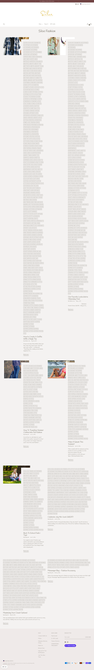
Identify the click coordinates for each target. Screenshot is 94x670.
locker (31, 506)
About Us (40, 645)
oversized (36, 216)
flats (38, 138)
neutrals (26, 199)
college (78, 92)
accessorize (35, 47)
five (34, 138)
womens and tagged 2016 (30, 427)
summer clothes (36, 289)
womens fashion (38, 331)
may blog (37, 190)
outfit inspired (32, 211)
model (34, 195)
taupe (38, 298)
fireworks (61, 485)
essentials (38, 120)
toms (36, 410)
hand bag (79, 394)
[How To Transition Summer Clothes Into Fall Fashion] (16, 404)
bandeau (70, 377)
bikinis (86, 473)
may (32, 190)
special (41, 270)
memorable (78, 171)
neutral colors (38, 197)
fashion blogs (35, 127)
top (43, 602)
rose (25, 235)
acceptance (27, 45)
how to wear (38, 164)
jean (29, 171)
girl (34, 150)
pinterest (40, 225)
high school (23, 583)
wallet (26, 312)
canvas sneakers (70, 478)
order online (39, 206)
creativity (26, 108)
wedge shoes (38, 518)
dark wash (71, 103)
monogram (60, 497)
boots (35, 480)
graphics (26, 157)
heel (31, 160)
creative (36, 106)
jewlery (26, 174)
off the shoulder (33, 204)
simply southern (81, 415)
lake (83, 398)
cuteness (26, 110)
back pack (26, 473)
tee (37, 515)
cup (81, 384)
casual (70, 80)
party (35, 218)
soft (37, 267)
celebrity (26, 87)
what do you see (28, 319)
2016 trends (82, 366)
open (33, 206)
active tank (78, 373)
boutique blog (27, 75)
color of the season (29, 96)
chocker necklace (29, 89)
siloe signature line (29, 263)
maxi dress (24, 586)
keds (69, 398)
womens (36, 328)
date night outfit (25, 572)
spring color (35, 274)
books (25, 480)
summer (38, 286)
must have (39, 195)
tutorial (41, 307)
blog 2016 (70, 380)
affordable (34, 54)
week (36, 314)
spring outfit (36, 277)
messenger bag (79, 562)
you (25, 333)
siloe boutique (27, 256)
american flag (58, 473)
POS (4, 664)
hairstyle (36, 157)
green (31, 157)
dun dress (26, 377)
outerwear (39, 209)
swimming (70, 427)
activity (33, 52)
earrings (26, 501)
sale (83, 214)
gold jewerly (25, 579)
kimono (77, 155)
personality (40, 221)
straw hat (71, 420)
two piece (26, 310)
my (31, 197)
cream (31, 106)
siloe (25, 253)
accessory (27, 52)
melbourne (27, 192)
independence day (74, 492)
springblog (35, 282)
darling (32, 110)
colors (38, 96)
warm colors (83, 277)
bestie (32, 66)
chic (42, 87)
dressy (36, 117)
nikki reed (26, 394)
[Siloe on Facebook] (76, 4)
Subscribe (88, 637)
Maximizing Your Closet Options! (15, 613)
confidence (27, 101)
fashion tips (27, 129)
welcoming (33, 317)
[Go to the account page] (87, 24)
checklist (37, 87)
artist (32, 59)
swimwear (83, 427)
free (40, 146)
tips (29, 300)
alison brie (26, 368)
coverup (26, 106)
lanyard (70, 401)
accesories (34, 45)
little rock (27, 183)
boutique (37, 73)
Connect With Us (42, 636)
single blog (31, 265)
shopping (33, 244)
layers (41, 176)
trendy (41, 305)
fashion (41, 124)
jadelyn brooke (7, 586)
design (37, 110)
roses (29, 235)
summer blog (27, 289)
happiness (26, 160)
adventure (26, 54)
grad (31, 579)
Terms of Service (55, 641)
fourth (71, 485)
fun (25, 150)
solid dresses (27, 270)
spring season (36, 279)
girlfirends (40, 150)
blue (25, 71)
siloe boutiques (37, 256)
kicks (39, 504)
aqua (34, 56)
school (31, 398)
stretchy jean (34, 597)
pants (88, 497)
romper (62, 499)
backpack (26, 476)
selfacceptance (34, 237)
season (40, 235)
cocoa (76, 89)
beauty (32, 63)
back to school (35, 368)
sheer (39, 239)
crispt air (33, 108)
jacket (31, 389)
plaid (39, 394)
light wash (36, 178)
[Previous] (35, 1)
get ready (29, 150)
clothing (26, 94)
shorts (33, 249)
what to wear (37, 319)
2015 (49, 469)
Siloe (11, 663)
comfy (39, 99)
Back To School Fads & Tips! (31, 534)
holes (29, 583)
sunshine (33, 298)
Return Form (41, 648)
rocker (26, 396)
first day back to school (80, 389)
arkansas (38, 56)
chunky (37, 89)
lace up (35, 174)
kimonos (82, 155)
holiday (84, 490)
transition (26, 303)
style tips (33, 284)
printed (34, 232)
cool (39, 101)
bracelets (32, 485)
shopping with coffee (74, 228)
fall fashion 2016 (28, 380)
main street (27, 190)
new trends (27, 202)
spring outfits (27, 279)
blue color (30, 71)
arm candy (26, 59)
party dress (27, 221)
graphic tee (36, 155)
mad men (35, 391)
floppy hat (71, 391)
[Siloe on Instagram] (78, 4)
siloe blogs (37, 253)
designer (26, 113)
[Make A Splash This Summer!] (61, 411)
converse (33, 101)
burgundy (71, 75)
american (50, 473)
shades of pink (28, 239)
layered (30, 176)
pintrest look (27, 228)
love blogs (26, 185)
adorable (38, 52)
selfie (41, 237)
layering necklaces (73, 162)
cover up (38, 103)
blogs (35, 68)
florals (26, 146)
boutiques (26, 78)
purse (62, 565)
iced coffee (27, 167)
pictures (76, 202)
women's (26, 422)
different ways (34, 113)
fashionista (35, 131)
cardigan (33, 82)
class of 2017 (35, 487)
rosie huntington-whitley (36, 396)
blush (35, 71)
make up (36, 506)
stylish (33, 286)
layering (35, 176)
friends (34, 148)
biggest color (39, 66)
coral (33, 103)
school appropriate (29, 401)
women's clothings (29, 326)
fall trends (37, 380)
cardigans (39, 82)
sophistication (72, 246)
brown (83, 73)
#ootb (25, 42)
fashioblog (34, 124)
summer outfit (27, 296)
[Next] (58, 1)
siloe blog (30, 253)
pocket (34, 228)
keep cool (71, 155)
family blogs (27, 124)
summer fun (39, 293)
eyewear (82, 387)
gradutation (6, 581)
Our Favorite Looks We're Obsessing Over (78, 298)
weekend (26, 317)
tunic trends (34, 307)
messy (38, 192)
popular (36, 230)
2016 (25, 471)
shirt (25, 242)
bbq (74, 473)
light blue (29, 178)
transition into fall (36, 415)
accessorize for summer (30, 49)
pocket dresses (28, 230)
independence (27, 169)
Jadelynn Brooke (76, 396)
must (69, 176)
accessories (27, 47)
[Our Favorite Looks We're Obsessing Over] (61, 174)
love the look (34, 185)
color (83, 92)
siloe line (35, 258)
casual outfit (27, 85)
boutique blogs (37, 75)
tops (33, 300)
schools (33, 513)
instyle (40, 169)
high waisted (31, 387)
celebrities (35, 85)
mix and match (27, 195)
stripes (5, 600)
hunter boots (80, 143)
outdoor (31, 209)
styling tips (27, 286)
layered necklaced (73, 160)
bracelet (32, 78)
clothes (40, 92)
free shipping (27, 148)
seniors (37, 590)
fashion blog (27, 127)
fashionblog (27, 131)
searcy (67, 565)
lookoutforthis (35, 183)
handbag (39, 384)
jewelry (38, 171)
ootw (29, 206)
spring (30, 272)
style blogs (27, 284)
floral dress (27, 143)
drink (77, 483)
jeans (33, 171)
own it (25, 218)
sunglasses (27, 298)
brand (25, 80)
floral (31, 141)
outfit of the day (28, 214)
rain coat (14, 590)
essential (31, 120)
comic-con (27, 375)
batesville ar (34, 61)
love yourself (36, 188)
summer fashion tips (29, 293)
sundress (35, 296)
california (26, 82)
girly (29, 153)
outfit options (38, 214)
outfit (25, 211)
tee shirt (62, 567)
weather (26, 314)
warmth (38, 312)
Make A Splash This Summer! (75, 443)
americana (65, 473)
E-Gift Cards (54, 638)
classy (25, 92)
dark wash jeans (14, 572)
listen (38, 181)
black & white (51, 476)
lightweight (32, 181)
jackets (34, 583)
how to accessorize (29, 162)
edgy (40, 117)
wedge (31, 314)
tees (75, 506)
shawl (34, 239)
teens (25, 300)
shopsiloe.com (28, 246)
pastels (34, 221)
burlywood (78, 75)
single (25, 265)
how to (40, 160)
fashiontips (35, 134)
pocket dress (72, 209)
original (26, 209)
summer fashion (28, 291)
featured (26, 136)
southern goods (72, 417)
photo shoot (71, 199)
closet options (33, 92)
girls (25, 153)
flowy (36, 146)
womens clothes (28, 331)
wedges (26, 420)
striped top (43, 597)
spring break (27, 274)
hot (69, 396)
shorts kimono (28, 251)
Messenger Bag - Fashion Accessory (61, 570)
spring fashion (28, 277)
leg (25, 178)
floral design (38, 141)
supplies (32, 515)
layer (25, 176)
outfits (26, 216)
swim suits (83, 424)
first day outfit (28, 138)
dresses (30, 117)
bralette (39, 78)
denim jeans (27, 497)
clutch (31, 94)
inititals (35, 169)
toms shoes (85, 506)
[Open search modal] (3, 24)
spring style (27, 282)
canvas (77, 78)
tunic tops (26, 307)
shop (38, 242)
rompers (40, 232)
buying (40, 80)
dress (25, 117)
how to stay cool (28, 164)
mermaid (33, 192)
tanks (27, 602)
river (69, 408)
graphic (75, 488)
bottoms (31, 73)
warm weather (72, 279)
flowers (31, 146)
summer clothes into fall (30, 405)
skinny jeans (27, 267)
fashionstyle (27, 134)
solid (41, 267)
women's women (28, 328)
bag (36, 59)
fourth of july (79, 391)
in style (37, 167)
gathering (59, 488)
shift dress (71, 221)
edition (26, 120)
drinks (70, 387)
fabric (25, 122)
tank (23, 602)
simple (41, 263)
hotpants (38, 387)
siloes (37, 263)
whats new (27, 321)
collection (38, 94)
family (37, 122)
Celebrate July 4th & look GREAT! (60, 517)
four (67, 485)
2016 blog (31, 366)
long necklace (78, 401)
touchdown (38, 300)
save (69, 216)
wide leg (39, 420)
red (53, 499)
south (79, 246)
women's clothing (28, 324)
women (37, 321)
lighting (26, 181)
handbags (78, 490)
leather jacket (28, 391)
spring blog (36, 272)
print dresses (27, 232)
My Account (54, 636)
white (32, 321)
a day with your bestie (34, 42)
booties (26, 73)
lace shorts (80, 495)
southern (35, 270)
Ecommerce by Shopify (11, 664)
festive (37, 136)
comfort (26, 99)
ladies (39, 174)
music (83, 174)
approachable (27, 56)
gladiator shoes (36, 153)
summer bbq (84, 420)
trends (36, 305)
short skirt (27, 249)
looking (70, 164)
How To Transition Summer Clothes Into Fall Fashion (33, 431)
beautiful (26, 63)
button (35, 80)
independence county (74, 150)
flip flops (26, 141)
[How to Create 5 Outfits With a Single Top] (16, 197)
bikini (80, 377)
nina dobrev (33, 394)
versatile (37, 310)
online (41, 204)
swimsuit (77, 427)
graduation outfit (39, 579)
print (40, 230)
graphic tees (59, 490)
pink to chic (34, 225)
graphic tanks (27, 155)
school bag (27, 513)
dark (86, 101)
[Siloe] (47, 13)
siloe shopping (28, 260)
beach (40, 61)
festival (32, 136)
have (77, 138)
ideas (32, 167)
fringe (39, 148)
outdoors (83, 188)
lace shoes (72, 495)
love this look (27, 188)
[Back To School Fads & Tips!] (16, 509)
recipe (20, 590)
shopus (14, 595)
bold (40, 71)
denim (34, 494)
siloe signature (37, 260)
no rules (40, 202)
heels (35, 160)
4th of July (74, 469)
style (40, 282)
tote (35, 413)
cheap (31, 87)
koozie (79, 398)
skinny (37, 265)
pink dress (26, 225)
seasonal (26, 237)
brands (30, 80)
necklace (70, 178)
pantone (31, 218)
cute (38, 108)
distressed (27, 115)
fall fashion (31, 122)
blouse (40, 68)
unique (32, 310)
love (42, 183)
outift (30, 216)
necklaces (73, 497)
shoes (34, 242)
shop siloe (26, 244)
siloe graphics (27, 258)
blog (31, 68)
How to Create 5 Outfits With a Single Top (32, 338)
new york (33, 202)
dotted (84, 108)
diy (42, 115)
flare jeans (35, 382)
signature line (37, 251)
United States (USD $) (86, 4)
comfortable (33, 99)
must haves (27, 197)
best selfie (27, 66)
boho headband (72, 68)
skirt (33, 267)
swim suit (76, 424)
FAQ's (39, 638)
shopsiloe (39, 244)
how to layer (39, 162)
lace (30, 174)
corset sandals (28, 494)
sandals (34, 235)
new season (33, 199)
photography (27, 223)
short (34, 246)
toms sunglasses (28, 413)
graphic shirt (82, 488)
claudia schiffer (28, 373)
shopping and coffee (74, 225)
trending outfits (28, 305)
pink (38, 223)
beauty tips (38, 63)
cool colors (27, 103)
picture (34, 223)
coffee (81, 89)
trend (32, 303)
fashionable (35, 129)
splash (25, 272)
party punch (32, 588)
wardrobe (31, 312)
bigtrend (26, 68)
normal (26, 204)
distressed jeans (35, 115)
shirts (29, 242)
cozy (73, 99)
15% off (25, 366)
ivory (25, 171)
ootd (25, 206)
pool (85, 405)
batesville (26, 61)
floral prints (35, 143)
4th (69, 469)
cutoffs (43, 569)
